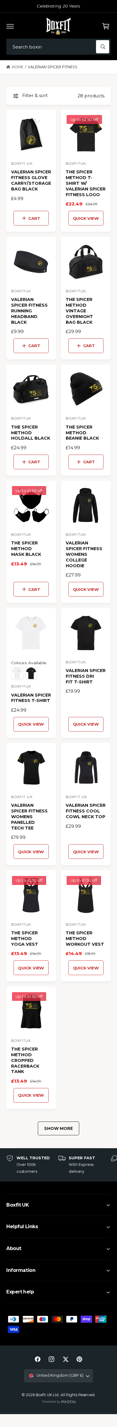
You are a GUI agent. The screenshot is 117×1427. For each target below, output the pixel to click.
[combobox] (58, 47)
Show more (58, 1128)
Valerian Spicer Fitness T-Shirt (31, 697)
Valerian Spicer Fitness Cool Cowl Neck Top (86, 811)
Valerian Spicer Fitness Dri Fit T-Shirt (86, 676)
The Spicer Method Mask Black (26, 548)
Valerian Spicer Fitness (52, 67)
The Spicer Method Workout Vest (85, 938)
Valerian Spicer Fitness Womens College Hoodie (84, 554)
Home (17, 67)
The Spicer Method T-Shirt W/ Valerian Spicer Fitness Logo (86, 183)
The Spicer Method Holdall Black (30, 432)
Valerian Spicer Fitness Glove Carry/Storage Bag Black (31, 180)
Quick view (86, 218)
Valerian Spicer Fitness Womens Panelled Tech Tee (29, 817)
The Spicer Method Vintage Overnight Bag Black (79, 311)
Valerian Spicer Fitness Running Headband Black (29, 311)
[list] (58, 1165)
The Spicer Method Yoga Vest (24, 938)
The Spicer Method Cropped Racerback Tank (25, 1060)
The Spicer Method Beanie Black (82, 432)
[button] (10, 26)
